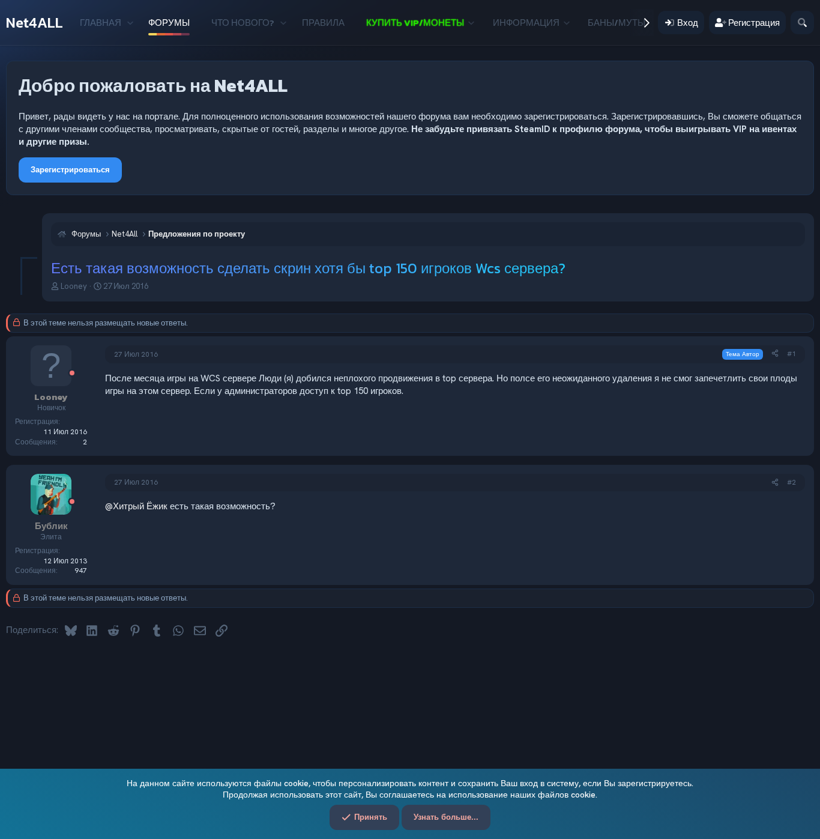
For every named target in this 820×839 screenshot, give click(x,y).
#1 (791, 354)
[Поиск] (802, 22)
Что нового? (242, 22)
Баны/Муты (616, 22)
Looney (74, 286)
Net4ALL (34, 22)
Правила (323, 22)
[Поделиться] (775, 354)
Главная (100, 22)
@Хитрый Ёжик (136, 506)
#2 (791, 482)
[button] (129, 22)
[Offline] (72, 374)
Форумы (169, 22)
